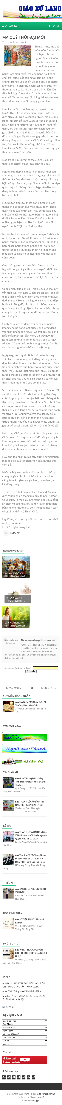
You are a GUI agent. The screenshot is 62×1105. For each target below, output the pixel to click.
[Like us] (49, 26)
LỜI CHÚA (19, 42)
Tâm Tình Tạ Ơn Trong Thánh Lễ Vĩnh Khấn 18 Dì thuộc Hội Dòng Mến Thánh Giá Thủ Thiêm (30, 858)
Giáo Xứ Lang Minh (46, 1094)
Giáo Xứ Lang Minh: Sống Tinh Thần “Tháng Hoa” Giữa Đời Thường (30, 782)
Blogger (36, 1101)
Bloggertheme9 (37, 1097)
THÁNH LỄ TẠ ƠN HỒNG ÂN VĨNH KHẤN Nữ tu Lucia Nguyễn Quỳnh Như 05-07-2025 (31, 835)
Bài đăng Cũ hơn (49, 688)
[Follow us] (54, 26)
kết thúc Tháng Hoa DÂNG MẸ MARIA (23, 991)
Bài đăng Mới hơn (13, 688)
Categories (10, 26)
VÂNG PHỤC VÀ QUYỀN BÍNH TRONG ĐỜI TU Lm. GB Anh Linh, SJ (31, 953)
